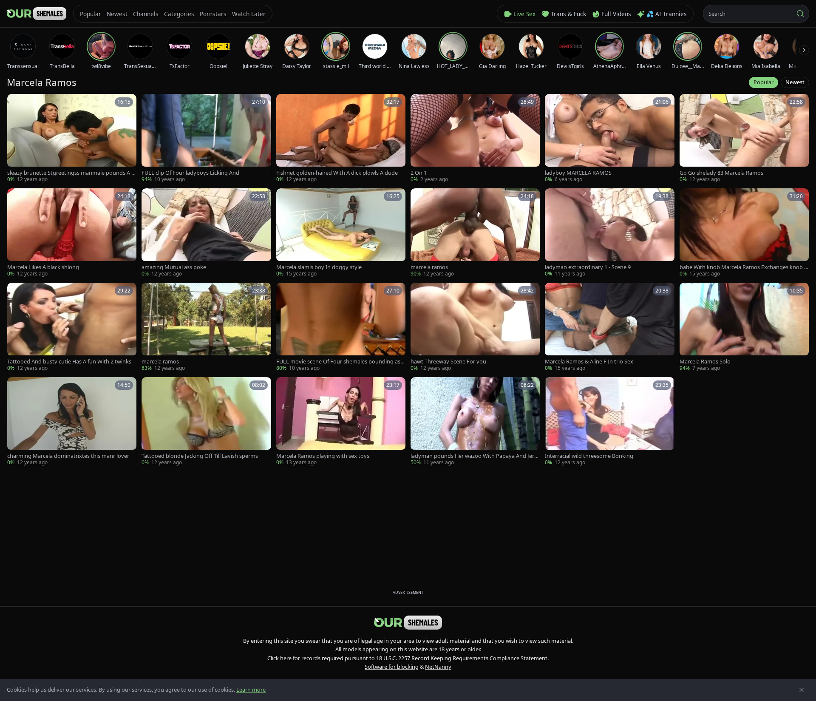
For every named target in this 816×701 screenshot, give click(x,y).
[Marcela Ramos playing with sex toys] (340, 421)
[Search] (800, 13)
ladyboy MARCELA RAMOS (578, 173)
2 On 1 (419, 173)
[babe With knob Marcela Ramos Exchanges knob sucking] (744, 233)
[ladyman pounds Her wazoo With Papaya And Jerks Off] (475, 421)
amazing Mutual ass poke (174, 267)
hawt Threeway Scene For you (448, 361)
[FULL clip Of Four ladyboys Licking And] (206, 138)
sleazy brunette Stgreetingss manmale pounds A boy (71, 173)
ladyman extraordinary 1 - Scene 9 (588, 267)
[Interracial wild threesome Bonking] (609, 421)
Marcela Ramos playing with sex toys (322, 456)
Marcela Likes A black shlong (43, 267)
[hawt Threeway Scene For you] (475, 327)
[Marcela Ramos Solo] (744, 327)
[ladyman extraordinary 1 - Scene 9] (609, 233)
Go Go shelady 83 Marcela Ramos (721, 173)
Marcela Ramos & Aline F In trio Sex (589, 361)
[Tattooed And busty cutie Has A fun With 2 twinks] (71, 327)
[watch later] (17, 103)
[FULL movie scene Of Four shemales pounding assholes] (340, 327)
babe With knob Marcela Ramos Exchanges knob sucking (743, 267)
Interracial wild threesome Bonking (589, 456)
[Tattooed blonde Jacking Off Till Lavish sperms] (206, 421)
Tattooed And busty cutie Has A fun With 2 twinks (69, 361)
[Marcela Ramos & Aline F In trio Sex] (609, 327)
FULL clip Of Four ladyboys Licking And (190, 173)
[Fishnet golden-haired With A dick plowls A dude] (340, 138)
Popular (764, 82)
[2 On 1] (475, 138)
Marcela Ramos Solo (705, 361)
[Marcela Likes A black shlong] (71, 233)
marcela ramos (429, 267)
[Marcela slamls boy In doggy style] (340, 233)
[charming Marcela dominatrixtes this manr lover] (71, 421)
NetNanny (438, 666)
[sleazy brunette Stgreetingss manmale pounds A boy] (71, 138)
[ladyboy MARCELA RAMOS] (609, 138)
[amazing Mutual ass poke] (206, 233)
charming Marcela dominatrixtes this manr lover (68, 456)
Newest (795, 82)
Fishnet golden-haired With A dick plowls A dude (337, 173)
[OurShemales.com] (36, 13)
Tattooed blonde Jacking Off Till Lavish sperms (200, 456)
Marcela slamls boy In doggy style (319, 267)
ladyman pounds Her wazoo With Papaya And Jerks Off (475, 456)
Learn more (251, 689)
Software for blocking (392, 666)
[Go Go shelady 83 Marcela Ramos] (744, 138)
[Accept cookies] (801, 690)
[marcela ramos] (475, 233)
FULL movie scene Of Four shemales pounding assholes (339, 361)
